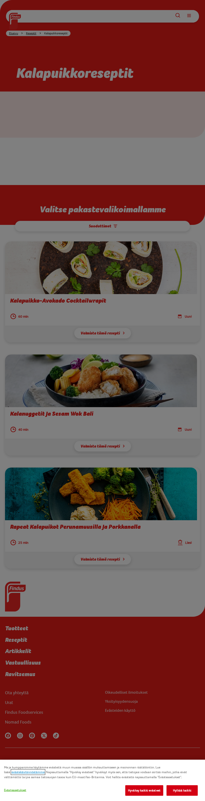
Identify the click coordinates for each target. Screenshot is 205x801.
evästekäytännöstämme (28, 772)
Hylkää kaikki (182, 790)
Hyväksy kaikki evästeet (144, 790)
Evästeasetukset (15, 790)
